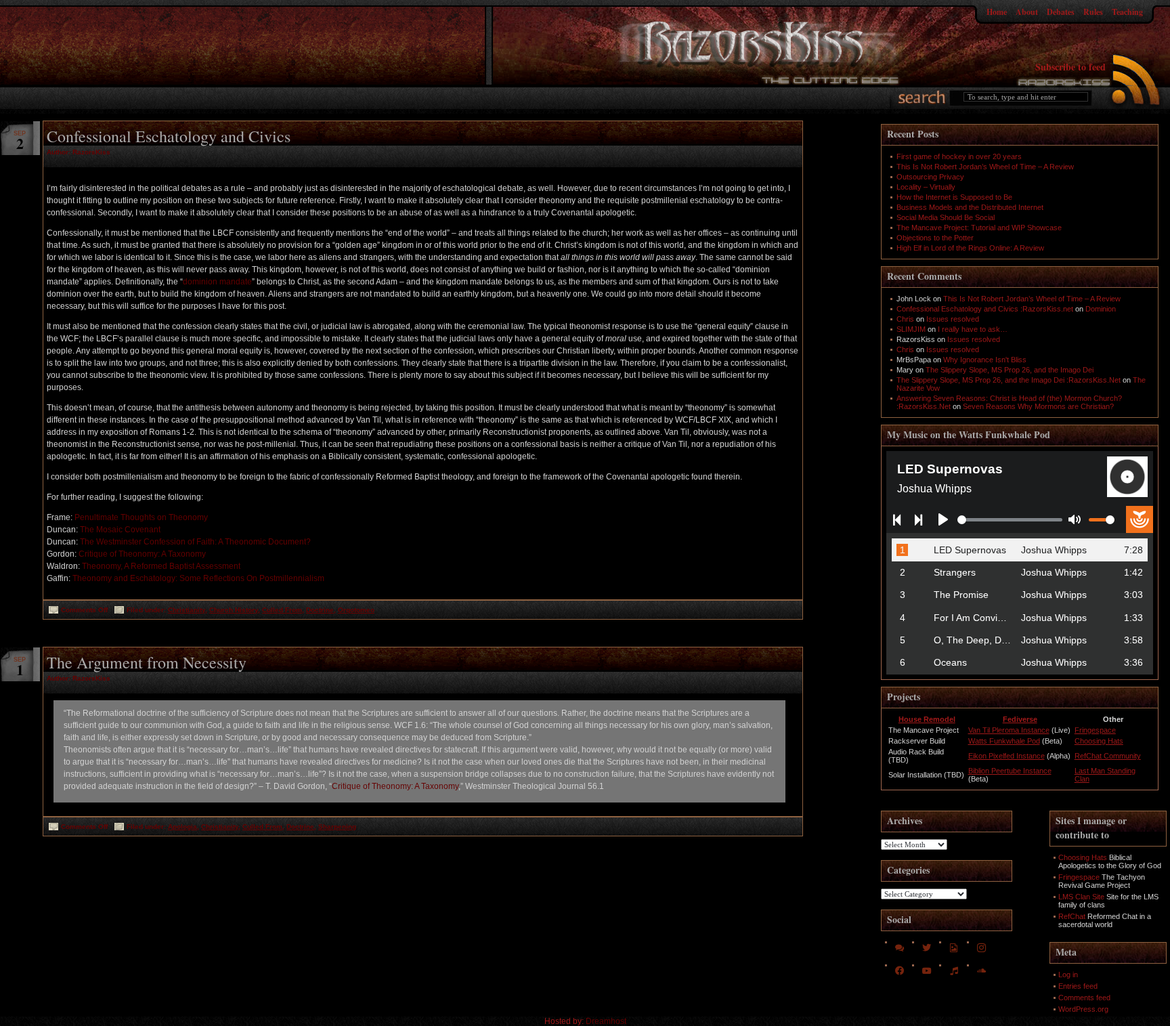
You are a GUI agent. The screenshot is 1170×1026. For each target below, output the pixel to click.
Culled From (282, 610)
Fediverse (1020, 719)
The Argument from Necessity (146, 662)
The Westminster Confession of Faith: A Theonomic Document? (195, 542)
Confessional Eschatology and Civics (168, 136)
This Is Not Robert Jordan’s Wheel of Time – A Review (985, 167)
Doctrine (320, 610)
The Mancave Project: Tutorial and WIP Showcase (979, 227)
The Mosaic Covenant (120, 529)
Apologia (182, 826)
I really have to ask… (973, 329)
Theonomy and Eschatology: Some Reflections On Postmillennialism (198, 578)
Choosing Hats (1099, 741)
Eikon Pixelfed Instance (1006, 756)
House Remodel (926, 719)
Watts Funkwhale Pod (1004, 741)
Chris (905, 319)
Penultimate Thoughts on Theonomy (141, 517)
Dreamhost (606, 1021)
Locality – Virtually (925, 187)
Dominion (1100, 309)
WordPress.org (1083, 1009)
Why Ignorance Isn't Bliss (984, 360)
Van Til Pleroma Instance (1008, 730)
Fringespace (1095, 730)
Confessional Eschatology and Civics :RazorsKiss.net (984, 309)
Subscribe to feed (1070, 67)
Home (997, 12)
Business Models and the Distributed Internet (969, 207)
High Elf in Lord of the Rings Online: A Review (970, 248)
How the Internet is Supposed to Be (954, 197)
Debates (1061, 12)
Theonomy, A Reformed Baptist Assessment (161, 566)
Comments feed (1084, 997)
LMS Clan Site (1081, 897)
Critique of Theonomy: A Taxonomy (142, 554)
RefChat (1071, 916)
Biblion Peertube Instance (1010, 771)
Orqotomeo (356, 610)
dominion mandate (217, 281)
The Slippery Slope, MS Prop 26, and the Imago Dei (1009, 370)
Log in (1068, 974)
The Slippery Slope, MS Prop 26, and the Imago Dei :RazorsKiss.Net (1008, 380)
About (1027, 12)
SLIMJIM (911, 329)
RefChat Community (1108, 756)
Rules (1093, 12)
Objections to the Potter (935, 238)
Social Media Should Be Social (945, 217)
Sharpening (337, 826)
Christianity (186, 610)
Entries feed (1078, 986)
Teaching (1127, 12)
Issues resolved (952, 319)
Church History (233, 610)
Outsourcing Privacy (930, 177)
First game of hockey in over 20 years (959, 156)
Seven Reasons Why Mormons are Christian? (1038, 406)
